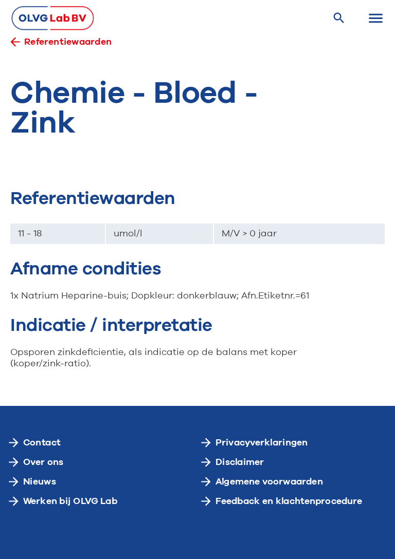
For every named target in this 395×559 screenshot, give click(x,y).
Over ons (43, 462)
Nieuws (39, 481)
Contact (42, 442)
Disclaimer (240, 462)
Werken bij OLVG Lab (70, 501)
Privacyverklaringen (262, 442)
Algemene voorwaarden (269, 481)
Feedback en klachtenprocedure (289, 501)
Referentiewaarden (68, 41)
